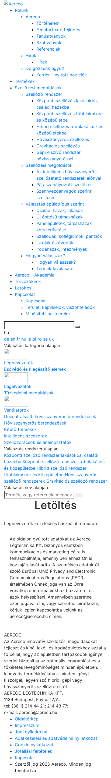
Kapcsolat (25, 294)
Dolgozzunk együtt (45, 68)
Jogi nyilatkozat (31, 731)
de (7, 339)
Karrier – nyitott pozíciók (61, 74)
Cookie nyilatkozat (34, 744)
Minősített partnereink (48, 313)
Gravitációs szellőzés (58, 145)
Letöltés (23, 288)
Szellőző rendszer (44, 94)
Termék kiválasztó (55, 268)
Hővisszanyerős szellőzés (62, 139)
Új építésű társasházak (59, 217)
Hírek (31, 55)
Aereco (33, 16)
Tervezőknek (28, 281)
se (46, 339)
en (14, 339)
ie (29, 339)
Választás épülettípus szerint (55, 204)
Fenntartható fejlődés (58, 29)
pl (34, 339)
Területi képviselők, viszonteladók (60, 307)
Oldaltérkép (27, 719)
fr (19, 339)
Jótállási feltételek (33, 751)
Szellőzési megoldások (38, 87)
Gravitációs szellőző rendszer (76, 481)
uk (51, 339)
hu (24, 339)
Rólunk (22, 10)
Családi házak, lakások (59, 210)
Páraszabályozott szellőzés (64, 184)
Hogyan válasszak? (45, 255)
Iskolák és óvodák (54, 242)
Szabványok (48, 42)
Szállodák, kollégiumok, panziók (69, 236)
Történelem (48, 23)
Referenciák (48, 49)
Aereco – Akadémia (34, 275)
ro (40, 339)
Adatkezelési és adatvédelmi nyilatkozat (56, 738)
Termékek (25, 81)
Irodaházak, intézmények (61, 249)
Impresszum (27, 725)
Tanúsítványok (51, 36)
